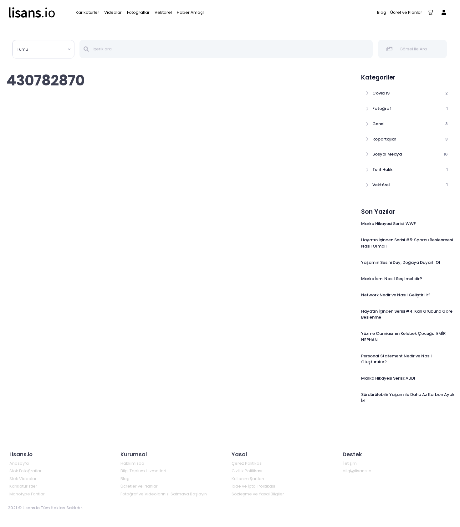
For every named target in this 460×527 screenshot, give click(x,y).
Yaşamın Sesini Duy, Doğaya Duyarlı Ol (400, 262)
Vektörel (163, 12)
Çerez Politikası (247, 463)
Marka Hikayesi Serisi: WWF (388, 224)
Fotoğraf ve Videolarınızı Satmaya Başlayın (163, 494)
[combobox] (43, 49)
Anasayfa (19, 463)
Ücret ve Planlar (406, 12)
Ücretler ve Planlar (139, 486)
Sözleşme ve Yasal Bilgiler (258, 494)
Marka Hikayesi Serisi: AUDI (388, 378)
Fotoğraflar (138, 12)
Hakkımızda (132, 463)
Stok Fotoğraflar (25, 471)
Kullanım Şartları (248, 479)
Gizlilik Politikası (247, 471)
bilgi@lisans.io (357, 471)
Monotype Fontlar (27, 494)
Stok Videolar (23, 479)
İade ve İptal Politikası (253, 486)
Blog (381, 12)
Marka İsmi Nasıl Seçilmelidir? (391, 279)
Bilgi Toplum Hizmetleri (143, 471)
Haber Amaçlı (191, 12)
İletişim (350, 463)
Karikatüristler (23, 486)
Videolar (113, 12)
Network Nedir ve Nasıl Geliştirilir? (396, 295)
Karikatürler (87, 12)
